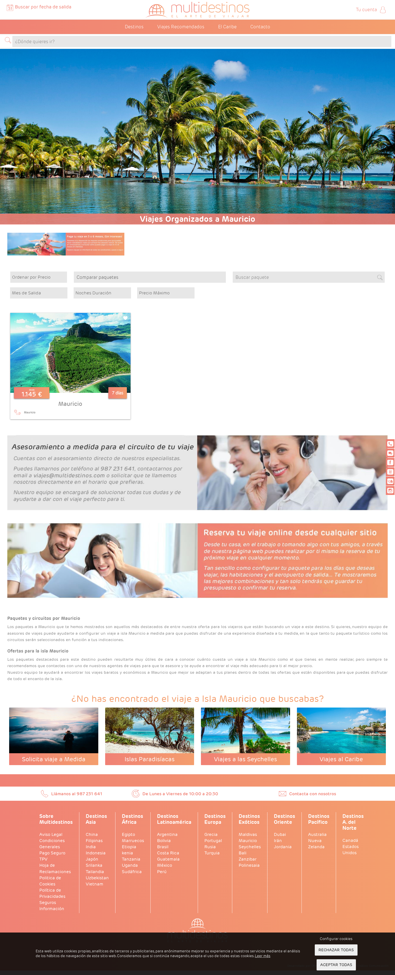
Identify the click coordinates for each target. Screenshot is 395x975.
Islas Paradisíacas (150, 759)
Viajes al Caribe (341, 759)
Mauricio (70, 403)
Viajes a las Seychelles (245, 759)
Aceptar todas (336, 964)
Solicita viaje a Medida (53, 759)
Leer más (262, 956)
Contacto (260, 27)
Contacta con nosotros (312, 793)
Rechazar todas (336, 949)
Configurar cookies (336, 938)
